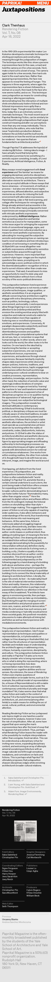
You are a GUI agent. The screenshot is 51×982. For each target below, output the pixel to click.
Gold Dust (30, 787)
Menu (43, 3)
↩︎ (22, 780)
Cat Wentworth (33, 857)
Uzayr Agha (32, 870)
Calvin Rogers (33, 890)
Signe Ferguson (10, 868)
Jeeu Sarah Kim (9, 876)
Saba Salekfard (9, 854)
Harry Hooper (9, 873)
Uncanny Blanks (10, 919)
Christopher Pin (10, 857)
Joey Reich (7, 879)
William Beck (33, 895)
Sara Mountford (10, 892)
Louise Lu (31, 868)
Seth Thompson (10, 906)
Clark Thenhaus (13, 25)
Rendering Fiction (15, 29)
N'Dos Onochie (34, 892)
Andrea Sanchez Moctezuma (16, 922)
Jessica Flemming (35, 854)
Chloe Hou (7, 870)
